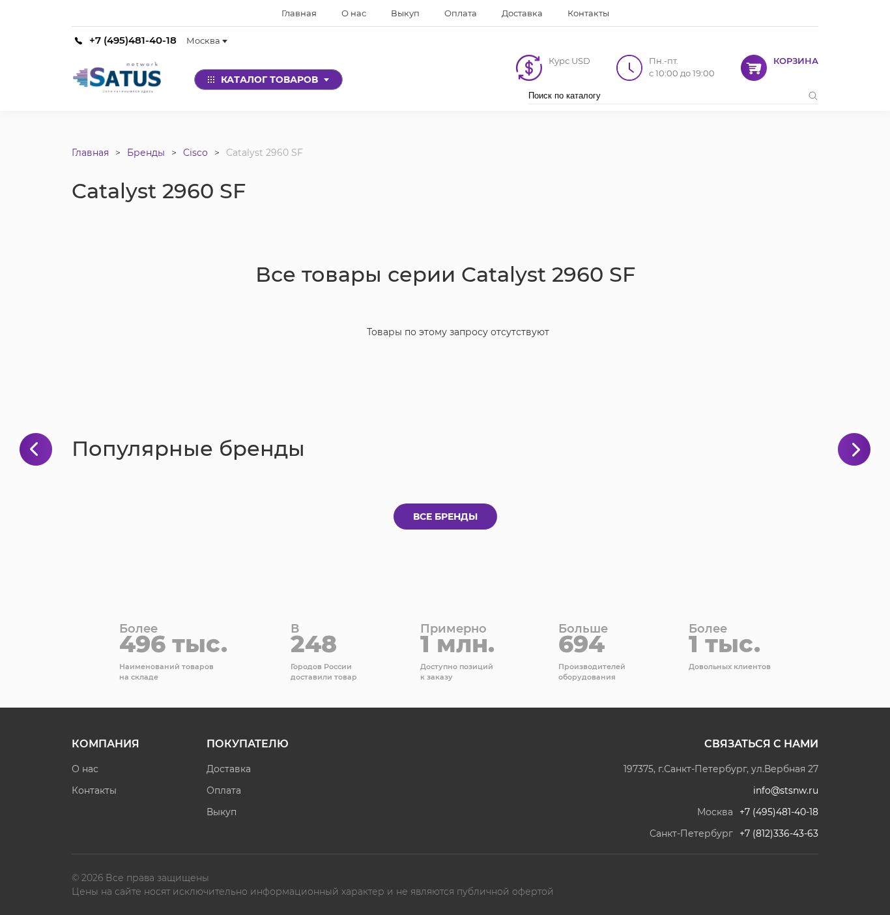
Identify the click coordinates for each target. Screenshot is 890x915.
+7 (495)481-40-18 (133, 40)
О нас (85, 769)
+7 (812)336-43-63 (778, 833)
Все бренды (445, 516)
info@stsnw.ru (785, 790)
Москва (203, 40)
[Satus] (117, 79)
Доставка (229, 769)
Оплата (224, 790)
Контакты (94, 790)
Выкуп (222, 812)
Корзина (795, 60)
